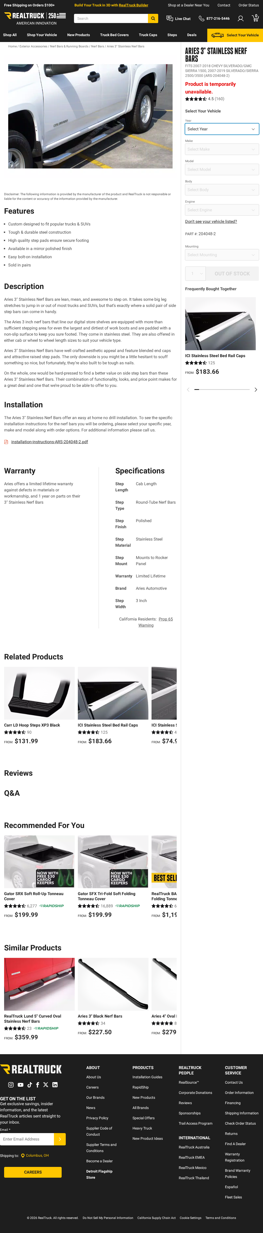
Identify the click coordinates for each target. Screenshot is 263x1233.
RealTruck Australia (194, 1147)
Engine (190, 201)
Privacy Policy (97, 1118)
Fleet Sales (233, 1197)
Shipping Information (242, 1113)
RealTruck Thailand (194, 1178)
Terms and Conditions (220, 1218)
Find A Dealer (235, 1144)
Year (188, 120)
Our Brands (95, 1097)
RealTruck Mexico (192, 1168)
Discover (10, 48)
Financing (233, 1103)
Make (189, 141)
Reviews (185, 1103)
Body (188, 181)
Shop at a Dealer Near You (188, 5)
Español (231, 1187)
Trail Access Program (195, 1123)
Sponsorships (190, 1113)
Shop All (10, 35)
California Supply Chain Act (156, 1218)
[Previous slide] (188, 390)
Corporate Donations (195, 1093)
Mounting (192, 246)
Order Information (239, 1093)
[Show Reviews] (204, 99)
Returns (231, 1134)
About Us (93, 1077)
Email (5, 1130)
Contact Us (234, 1082)
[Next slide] (256, 390)
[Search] (153, 18)
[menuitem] (10, 35)
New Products (78, 35)
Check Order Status (240, 1123)
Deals (191, 35)
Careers (92, 1087)
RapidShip (141, 1087)
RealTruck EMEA (192, 1157)
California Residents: (146, 622)
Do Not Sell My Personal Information (108, 1218)
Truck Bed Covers (114, 35)
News (90, 1108)
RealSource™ (189, 1082)
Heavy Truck (142, 1128)
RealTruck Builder (133, 5)
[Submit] (60, 1139)
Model (189, 161)
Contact (224, 5)
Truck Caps (148, 35)
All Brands (141, 1108)
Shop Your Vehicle (42, 35)
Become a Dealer (99, 1161)
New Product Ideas (148, 1138)
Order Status (249, 5)
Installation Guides (147, 1077)
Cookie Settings (190, 1218)
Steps (172, 35)
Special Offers (144, 1118)
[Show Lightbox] (90, 116)
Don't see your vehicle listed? (211, 221)
